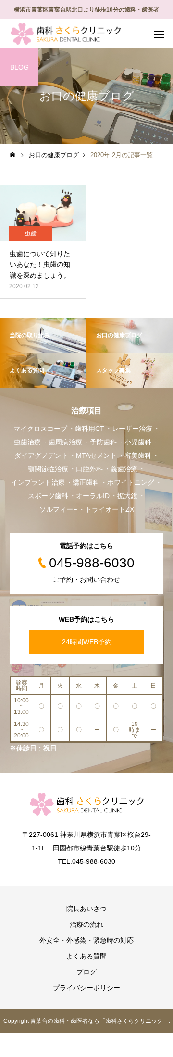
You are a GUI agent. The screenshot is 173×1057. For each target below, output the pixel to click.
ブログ (86, 972)
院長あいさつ (86, 908)
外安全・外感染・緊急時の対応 (86, 940)
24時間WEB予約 (86, 642)
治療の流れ (86, 924)
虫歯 (31, 233)
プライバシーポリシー (86, 988)
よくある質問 (86, 956)
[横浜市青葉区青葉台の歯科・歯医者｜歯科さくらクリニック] (66, 34)
